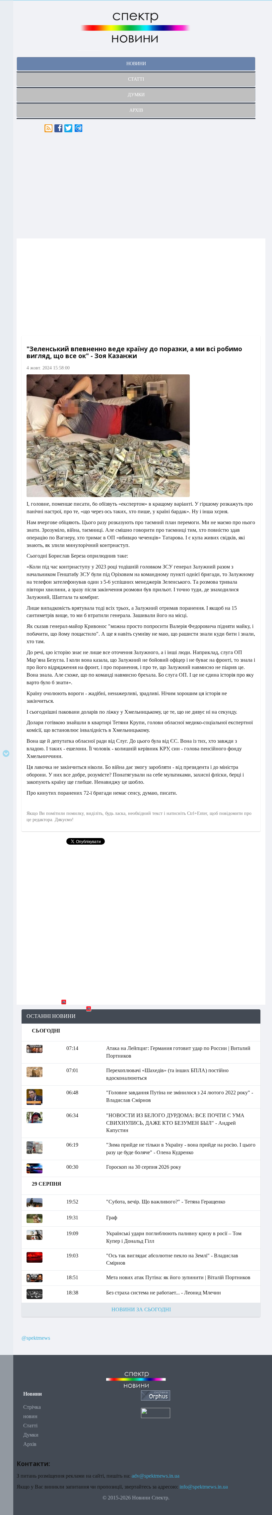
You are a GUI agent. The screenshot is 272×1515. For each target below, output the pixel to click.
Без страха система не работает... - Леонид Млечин (163, 1292)
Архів (29, 1444)
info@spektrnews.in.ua (203, 1487)
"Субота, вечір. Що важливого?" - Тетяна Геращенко (165, 1201)
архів (136, 110)
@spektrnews (36, 1338)
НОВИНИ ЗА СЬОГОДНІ (141, 1309)
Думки (30, 1435)
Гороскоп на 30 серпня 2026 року (143, 1167)
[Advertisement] (141, 185)
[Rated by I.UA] (155, 1412)
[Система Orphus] (155, 1395)
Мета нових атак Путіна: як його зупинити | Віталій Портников (178, 1277)
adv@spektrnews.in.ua (155, 1476)
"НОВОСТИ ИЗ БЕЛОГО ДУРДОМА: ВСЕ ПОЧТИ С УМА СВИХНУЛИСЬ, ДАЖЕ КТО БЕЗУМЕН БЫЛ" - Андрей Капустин (175, 1123)
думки (136, 94)
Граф (111, 1217)
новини (136, 63)
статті (136, 79)
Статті (30, 1425)
